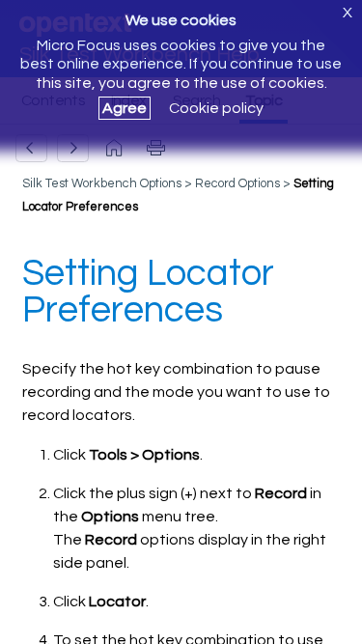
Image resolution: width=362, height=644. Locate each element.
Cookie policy (216, 108)
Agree (124, 108)
